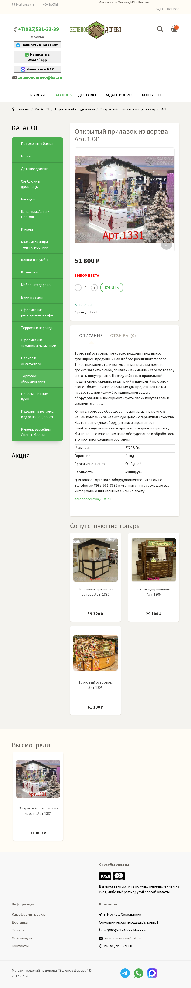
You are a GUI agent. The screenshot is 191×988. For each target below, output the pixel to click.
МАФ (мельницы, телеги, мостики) (35, 244)
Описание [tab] (91, 335)
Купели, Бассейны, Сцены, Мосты (36, 432)
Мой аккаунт (25, 4)
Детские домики (34, 168)
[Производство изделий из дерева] (95, 30)
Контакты (151, 95)
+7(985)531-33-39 (38, 29)
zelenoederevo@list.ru (40, 77)
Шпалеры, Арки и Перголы (35, 214)
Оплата (18, 930)
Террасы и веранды (37, 327)
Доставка (87, 95)
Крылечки (29, 272)
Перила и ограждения (31, 361)
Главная (37, 95)
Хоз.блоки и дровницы (30, 184)
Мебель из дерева (36, 284)
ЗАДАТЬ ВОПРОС (167, 9)
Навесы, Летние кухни (34, 396)
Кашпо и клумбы (34, 259)
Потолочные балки (37, 143)
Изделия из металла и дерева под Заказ (37, 414)
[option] (38, 798)
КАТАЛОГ (61, 95)
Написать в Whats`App (39, 57)
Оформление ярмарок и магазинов (38, 343)
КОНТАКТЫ (50, 4)
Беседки (28, 199)
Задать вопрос (119, 95)
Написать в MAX (40, 69)
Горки (26, 156)
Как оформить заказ (29, 914)
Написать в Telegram (39, 45)
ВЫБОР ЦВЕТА (87, 275)
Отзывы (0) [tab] (123, 335)
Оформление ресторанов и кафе (37, 312)
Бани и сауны (32, 297)
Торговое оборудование (75, 109)
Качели (27, 229)
